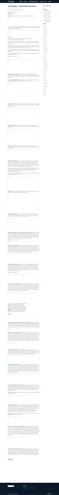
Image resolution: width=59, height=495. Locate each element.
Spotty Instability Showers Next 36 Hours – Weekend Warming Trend (46, 16)
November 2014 (45, 83)
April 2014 (44, 93)
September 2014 (45, 86)
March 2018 (44, 26)
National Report (34, 283)
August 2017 (45, 36)
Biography (21, 1)
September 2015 (45, 69)
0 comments (17, 7)
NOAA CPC (28, 192)
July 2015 (44, 72)
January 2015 (45, 80)
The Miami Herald (35, 386)
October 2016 (45, 50)
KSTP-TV (21, 245)
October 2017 (45, 33)
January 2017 (45, 46)
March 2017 (44, 43)
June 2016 (44, 56)
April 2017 (44, 42)
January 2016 (45, 63)
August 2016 (45, 53)
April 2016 (44, 59)
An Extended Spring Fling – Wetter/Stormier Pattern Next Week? (46, 20)
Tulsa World (9, 234)
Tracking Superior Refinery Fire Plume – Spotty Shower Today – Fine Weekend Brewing (29, 488)
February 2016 (45, 62)
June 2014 (44, 90)
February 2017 (45, 44)
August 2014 (45, 87)
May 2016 (44, 57)
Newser (19, 160)
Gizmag (22, 264)
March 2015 (44, 77)
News (45, 1)
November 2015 (45, 66)
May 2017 (44, 40)
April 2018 (44, 24)
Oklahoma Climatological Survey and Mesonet (17, 239)
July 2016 (44, 54)
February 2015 (45, 79)
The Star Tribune (19, 174)
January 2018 (45, 29)
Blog (15, 7)
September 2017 (45, 34)
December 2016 (45, 47)
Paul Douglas (9, 7)
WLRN (30, 392)
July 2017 (44, 37)
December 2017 (45, 30)
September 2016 (45, 52)
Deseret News (10, 427)
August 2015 (45, 70)
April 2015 (44, 76)
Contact (49, 1)
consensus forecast (21, 213)
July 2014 (44, 89)
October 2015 (45, 67)
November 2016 (45, 49)
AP (31, 164)
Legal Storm (42, 1)
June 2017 (44, 39)
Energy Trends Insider (13, 333)
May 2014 (44, 92)
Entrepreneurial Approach (33, 1)
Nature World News (18, 323)
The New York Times (35, 349)
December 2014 (45, 82)
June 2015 (44, 73)
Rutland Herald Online (14, 366)
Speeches (25, 1)
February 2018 (45, 27)
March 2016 (44, 60)
